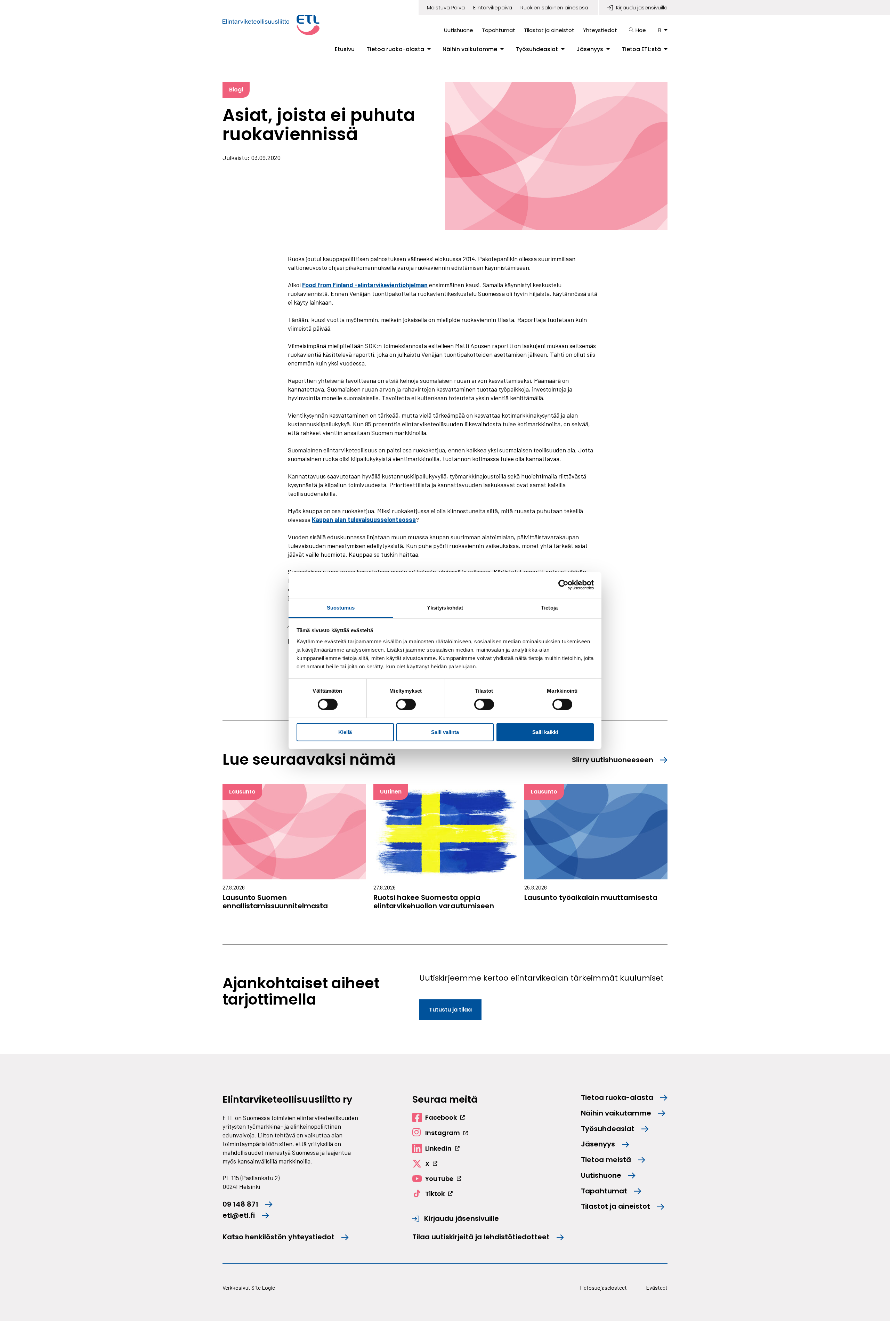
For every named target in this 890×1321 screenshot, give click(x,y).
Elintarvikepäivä (492, 7)
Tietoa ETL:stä (641, 49)
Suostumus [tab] (341, 607)
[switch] (406, 704)
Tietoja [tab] (549, 607)
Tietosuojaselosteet (603, 1287)
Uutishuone (458, 30)
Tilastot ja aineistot (549, 30)
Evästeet (657, 1287)
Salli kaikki (545, 732)
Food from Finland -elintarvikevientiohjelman (365, 285)
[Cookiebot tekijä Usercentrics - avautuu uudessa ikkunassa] (563, 585)
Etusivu (345, 49)
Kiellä (345, 732)
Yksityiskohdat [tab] (445, 607)
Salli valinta (445, 732)
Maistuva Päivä (446, 7)
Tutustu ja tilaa (450, 1010)
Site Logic (263, 1287)
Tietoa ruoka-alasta (395, 49)
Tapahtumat (498, 30)
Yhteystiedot (600, 30)
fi (659, 30)
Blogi (236, 90)
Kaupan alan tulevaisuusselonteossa (364, 519)
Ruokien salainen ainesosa (554, 7)
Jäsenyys (589, 49)
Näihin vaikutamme (470, 49)
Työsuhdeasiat (537, 49)
